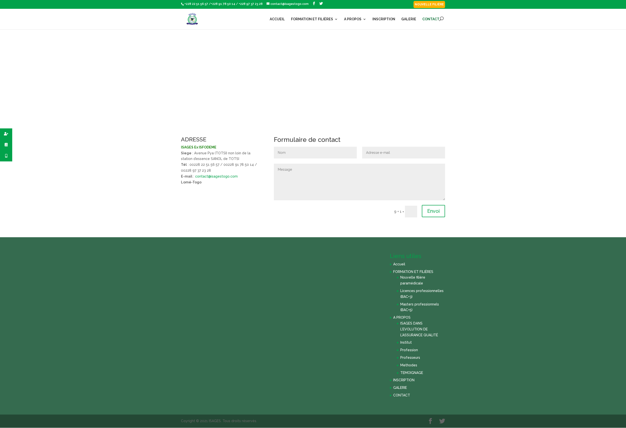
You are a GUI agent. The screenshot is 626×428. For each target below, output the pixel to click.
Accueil (277, 19)
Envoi (433, 211)
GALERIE (408, 19)
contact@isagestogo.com (216, 176)
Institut (406, 342)
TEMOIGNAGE (411, 373)
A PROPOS (352, 19)
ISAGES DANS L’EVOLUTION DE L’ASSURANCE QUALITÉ (419, 329)
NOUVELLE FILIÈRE (429, 4)
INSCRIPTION (383, 19)
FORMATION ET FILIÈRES (312, 19)
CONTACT (430, 19)
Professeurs (410, 358)
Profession (409, 350)
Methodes (408, 365)
